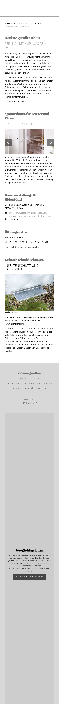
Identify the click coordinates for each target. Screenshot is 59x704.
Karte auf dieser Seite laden (29, 576)
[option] (29, 142)
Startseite (23, 23)
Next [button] (50, 142)
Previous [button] (8, 142)
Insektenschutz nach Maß (17, 26)
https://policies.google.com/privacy (29, 571)
